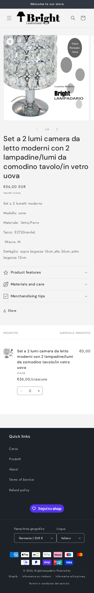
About (13, 469)
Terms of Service (21, 479)
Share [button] (12, 310)
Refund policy (19, 490)
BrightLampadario (45, 570)
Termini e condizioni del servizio (49, 583)
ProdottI (15, 459)
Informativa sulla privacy (70, 576)
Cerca (13, 448)
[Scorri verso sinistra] (37, 129)
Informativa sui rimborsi (36, 576)
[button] (9, 18)
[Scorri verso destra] (57, 129)
